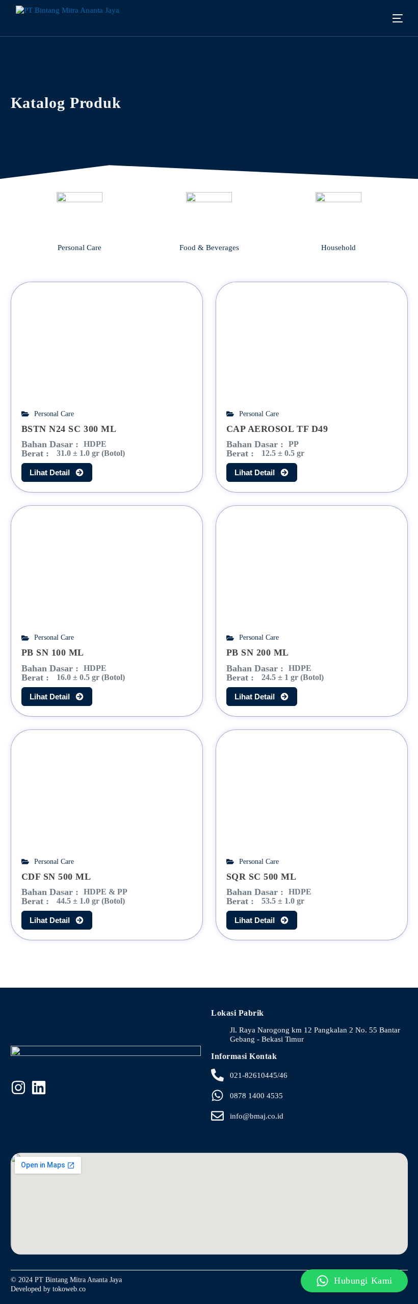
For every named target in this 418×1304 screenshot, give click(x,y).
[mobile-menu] (390, 18)
